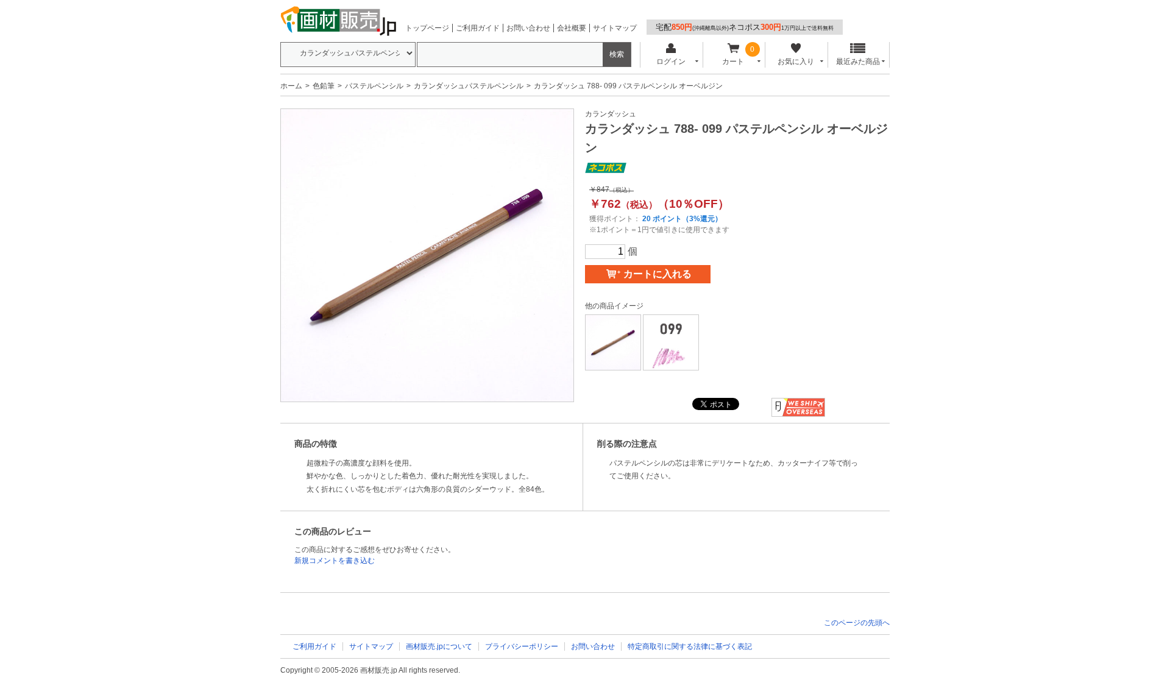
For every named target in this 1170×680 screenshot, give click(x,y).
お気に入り (796, 61)
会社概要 (571, 28)
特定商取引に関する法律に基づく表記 (690, 646)
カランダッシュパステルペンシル (468, 86)
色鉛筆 (324, 86)
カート (733, 61)
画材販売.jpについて (439, 646)
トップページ (427, 28)
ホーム (291, 86)
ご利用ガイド (478, 28)
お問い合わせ (528, 28)
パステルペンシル (374, 86)
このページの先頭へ (857, 622)
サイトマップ (615, 28)
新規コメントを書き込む (334, 560)
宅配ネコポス (745, 27)
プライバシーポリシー (521, 646)
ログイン (671, 61)
